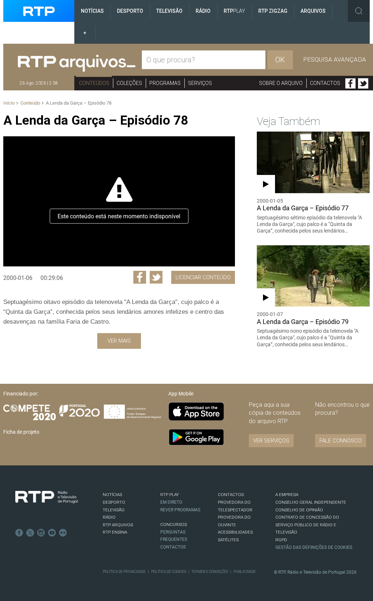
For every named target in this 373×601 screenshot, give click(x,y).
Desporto (130, 11)
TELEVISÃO (114, 509)
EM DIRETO (171, 502)
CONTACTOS (231, 494)
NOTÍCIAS (112, 494)
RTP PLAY (169, 494)
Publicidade (244, 572)
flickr (63, 533)
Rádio (203, 11)
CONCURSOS (173, 524)
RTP (234, 11)
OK (280, 59)
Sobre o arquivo (281, 83)
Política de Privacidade (124, 572)
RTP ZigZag (272, 11)
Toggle (359, 11)
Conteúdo (30, 103)
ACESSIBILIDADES (235, 532)
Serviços (200, 83)
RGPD (281, 539)
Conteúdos (94, 83)
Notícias (92, 11)
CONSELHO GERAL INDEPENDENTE (310, 502)
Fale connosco (340, 440)
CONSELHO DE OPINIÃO (299, 509)
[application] (119, 201)
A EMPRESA (286, 494)
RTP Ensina (115, 532)
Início (9, 103)
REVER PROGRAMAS (180, 509)
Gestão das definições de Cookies (313, 547)
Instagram (41, 533)
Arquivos (313, 11)
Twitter (363, 83)
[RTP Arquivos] (77, 63)
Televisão (169, 11)
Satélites (228, 539)
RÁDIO (109, 517)
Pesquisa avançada (334, 59)
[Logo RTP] (46, 497)
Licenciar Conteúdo (203, 277)
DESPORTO (114, 502)
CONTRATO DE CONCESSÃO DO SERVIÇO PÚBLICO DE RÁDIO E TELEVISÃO (307, 525)
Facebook (350, 83)
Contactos (325, 83)
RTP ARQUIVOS (118, 524)
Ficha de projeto (21, 432)
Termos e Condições (210, 572)
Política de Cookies (168, 572)
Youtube (52, 533)
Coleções (129, 83)
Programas (165, 83)
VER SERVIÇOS (271, 440)
